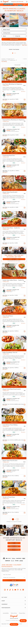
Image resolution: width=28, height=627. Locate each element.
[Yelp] (13, 590)
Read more (24, 45)
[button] (1, 1)
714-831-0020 (20, 1)
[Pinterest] (18, 590)
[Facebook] (7, 590)
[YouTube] (15, 590)
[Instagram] (5, 590)
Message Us (13, 1)
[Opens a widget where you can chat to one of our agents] (23, 620)
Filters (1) (15, 624)
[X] (20, 590)
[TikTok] (10, 590)
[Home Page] (5, 2)
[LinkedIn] (23, 590)
